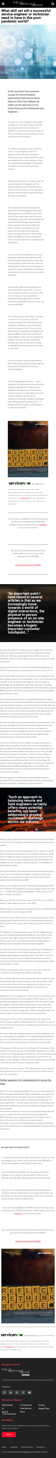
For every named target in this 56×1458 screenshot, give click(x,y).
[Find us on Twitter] (4, 1392)
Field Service (25, 1408)
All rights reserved (40, 1452)
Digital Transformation (9, 1413)
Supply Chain (43, 1408)
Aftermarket (7, 1405)
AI (3, 1408)
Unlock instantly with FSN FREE (28, 565)
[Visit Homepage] (28, 3)
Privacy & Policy (27, 1447)
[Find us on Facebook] (23, 1392)
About (4, 1447)
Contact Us (40, 1447)
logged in (43, 525)
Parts (22, 1412)
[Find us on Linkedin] (10, 1392)
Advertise (13, 1447)
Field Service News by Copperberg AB (20, 1452)
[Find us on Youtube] (29, 1392)
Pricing (41, 1405)
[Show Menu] (3, 4)
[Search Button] (52, 4)
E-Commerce (26, 1405)
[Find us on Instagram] (16, 1392)
